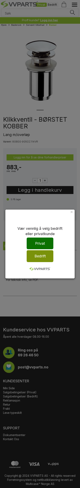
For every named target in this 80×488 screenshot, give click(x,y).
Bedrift (40, 256)
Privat (40, 243)
